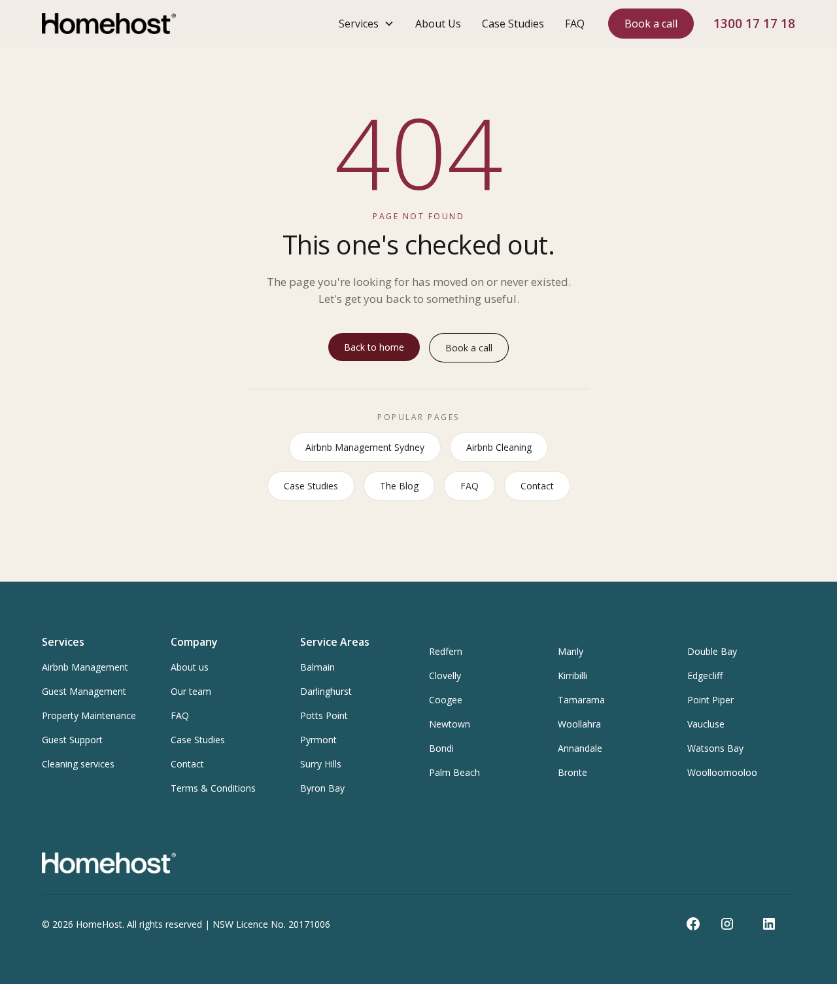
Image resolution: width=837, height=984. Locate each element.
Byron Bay (322, 788)
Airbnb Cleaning (499, 447)
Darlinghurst (326, 691)
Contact (537, 486)
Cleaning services (78, 764)
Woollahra (579, 724)
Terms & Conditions (213, 788)
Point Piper (710, 700)
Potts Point (324, 715)
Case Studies (513, 23)
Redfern (445, 651)
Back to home (374, 347)
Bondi (441, 748)
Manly (570, 651)
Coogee (445, 700)
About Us (438, 23)
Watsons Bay (715, 748)
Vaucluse (706, 724)
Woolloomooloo (722, 772)
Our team (191, 691)
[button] (366, 23)
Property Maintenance (89, 715)
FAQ (575, 23)
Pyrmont (318, 739)
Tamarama (581, 700)
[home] (109, 23)
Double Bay (712, 651)
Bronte (572, 772)
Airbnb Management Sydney (364, 447)
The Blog (399, 486)
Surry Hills (320, 764)
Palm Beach (454, 772)
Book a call (650, 23)
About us (190, 667)
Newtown (449, 724)
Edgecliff (705, 675)
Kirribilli (572, 675)
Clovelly (445, 675)
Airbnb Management (85, 667)
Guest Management (84, 691)
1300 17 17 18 (754, 23)
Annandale (580, 748)
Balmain (317, 667)
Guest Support (72, 739)
